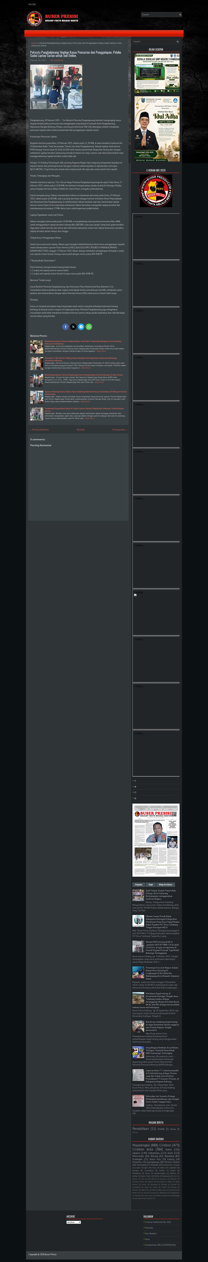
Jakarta (136, 1152)
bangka (135, 1170)
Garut (147, 1173)
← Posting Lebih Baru (39, 429)
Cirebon (165, 1145)
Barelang (153, 1184)
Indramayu (154, 1152)
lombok (157, 1195)
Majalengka (141, 1145)
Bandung (169, 1156)
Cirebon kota (142, 1149)
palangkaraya (153, 1162)
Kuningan (137, 1159)
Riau (154, 1167)
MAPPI (164, 1187)
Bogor (173, 1170)
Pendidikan (140, 1128)
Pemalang (136, 1173)
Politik (161, 1129)
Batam (135, 1179)
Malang (173, 1187)
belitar (162, 1170)
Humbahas (136, 1187)
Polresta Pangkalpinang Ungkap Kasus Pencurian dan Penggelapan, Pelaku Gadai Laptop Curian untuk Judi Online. (75, 54)
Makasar (173, 1179)
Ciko (142, 1179)
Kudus (155, 1187)
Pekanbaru (137, 1162)
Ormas (173, 1129)
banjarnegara (160, 1173)
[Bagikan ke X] (73, 326)
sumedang (149, 1170)
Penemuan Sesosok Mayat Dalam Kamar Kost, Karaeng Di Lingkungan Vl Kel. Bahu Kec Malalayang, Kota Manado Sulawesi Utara (162, 973)
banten (173, 1173)
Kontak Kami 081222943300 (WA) (160, 1245)
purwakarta (139, 1198)
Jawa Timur (146, 1176)
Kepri (147, 1187)
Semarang (141, 1164)
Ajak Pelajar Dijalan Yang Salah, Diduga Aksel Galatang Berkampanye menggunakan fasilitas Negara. (161, 894)
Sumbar (154, 1193)
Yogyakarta (164, 1193)
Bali (175, 1176)
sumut (144, 1184)
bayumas (138, 1195)
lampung (166, 1176)
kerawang (160, 1181)
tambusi (150, 1198)
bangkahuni (175, 1193)
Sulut (146, 1193)
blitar (162, 1167)
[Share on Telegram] (81, 326)
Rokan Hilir (136, 1193)
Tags (151, 885)
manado (154, 1164)
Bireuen (164, 1184)
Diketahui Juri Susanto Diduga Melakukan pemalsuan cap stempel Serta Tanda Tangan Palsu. (162, 1099)
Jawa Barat (152, 1179)
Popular (138, 885)
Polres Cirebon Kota (159, 1190)
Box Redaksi (150, 1233)
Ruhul (156, 1176)
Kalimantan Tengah (171, 1165)
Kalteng (171, 1159)
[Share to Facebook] (65, 326)
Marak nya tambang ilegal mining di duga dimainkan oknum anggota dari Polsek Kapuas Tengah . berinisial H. (162, 1026)
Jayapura (163, 1179)
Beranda (80, 429)
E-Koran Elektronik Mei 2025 (158, 1222)
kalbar (135, 1176)
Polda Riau (145, 1190)
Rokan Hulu (155, 1159)
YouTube (32, 4)
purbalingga (175, 1195)
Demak (173, 1184)
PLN (134, 1132)
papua (165, 1195)
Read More (101, 351)
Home (33, 43)
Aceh (170, 1152)
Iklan (147, 1239)
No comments (57, 60)
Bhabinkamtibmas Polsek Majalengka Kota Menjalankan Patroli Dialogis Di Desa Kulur (84, 375)
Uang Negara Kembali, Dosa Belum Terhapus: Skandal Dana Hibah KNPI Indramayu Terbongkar (162, 1050)
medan (169, 1181)
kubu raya (148, 1195)
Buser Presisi (51, 1254)
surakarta (172, 1167)
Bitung (154, 1156)
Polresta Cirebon (172, 1162)
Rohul (168, 1149)
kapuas (150, 1181)
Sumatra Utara (138, 1181)
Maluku (135, 1190)
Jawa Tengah (142, 1167)
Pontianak (173, 1190)
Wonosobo (138, 1156)
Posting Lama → (119, 429)
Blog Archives (165, 885)
